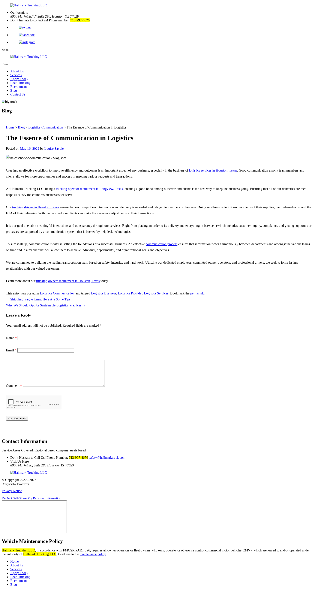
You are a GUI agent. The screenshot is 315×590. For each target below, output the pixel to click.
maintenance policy (93, 554)
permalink (197, 293)
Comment (14, 385)
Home (14, 561)
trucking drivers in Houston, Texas (35, 207)
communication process (161, 244)
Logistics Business (103, 293)
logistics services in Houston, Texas (213, 170)
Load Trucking (20, 83)
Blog (13, 90)
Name (11, 338)
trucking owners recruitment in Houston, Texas (68, 281)
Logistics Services (156, 293)
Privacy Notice (12, 491)
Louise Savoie (54, 148)
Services (16, 75)
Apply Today (19, 79)
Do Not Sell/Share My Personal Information (31, 498)
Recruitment (18, 86)
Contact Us (18, 94)
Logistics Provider (130, 293)
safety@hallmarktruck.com (107, 457)
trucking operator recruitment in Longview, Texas (89, 189)
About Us (17, 71)
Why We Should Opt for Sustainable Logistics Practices (46, 305)
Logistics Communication (57, 293)
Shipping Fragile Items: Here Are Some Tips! (38, 299)
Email (11, 350)
